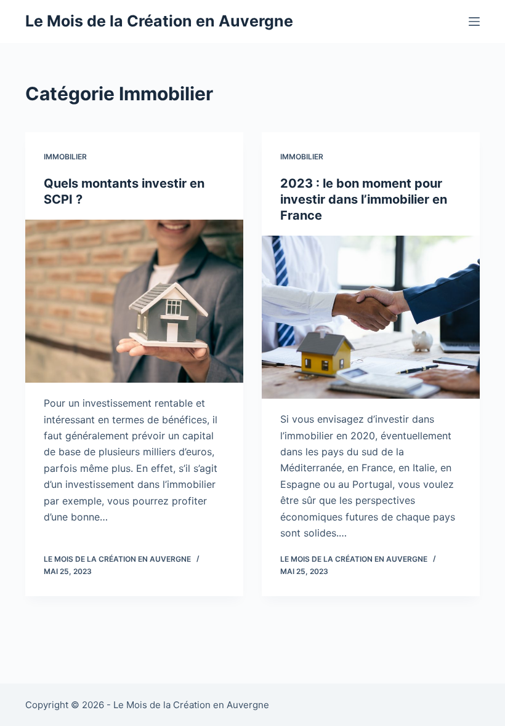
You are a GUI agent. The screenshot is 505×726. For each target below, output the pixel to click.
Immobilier (65, 156)
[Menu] (474, 21)
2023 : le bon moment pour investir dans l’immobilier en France (363, 199)
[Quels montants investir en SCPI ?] (134, 301)
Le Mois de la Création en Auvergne (159, 21)
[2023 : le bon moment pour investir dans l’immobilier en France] (371, 317)
